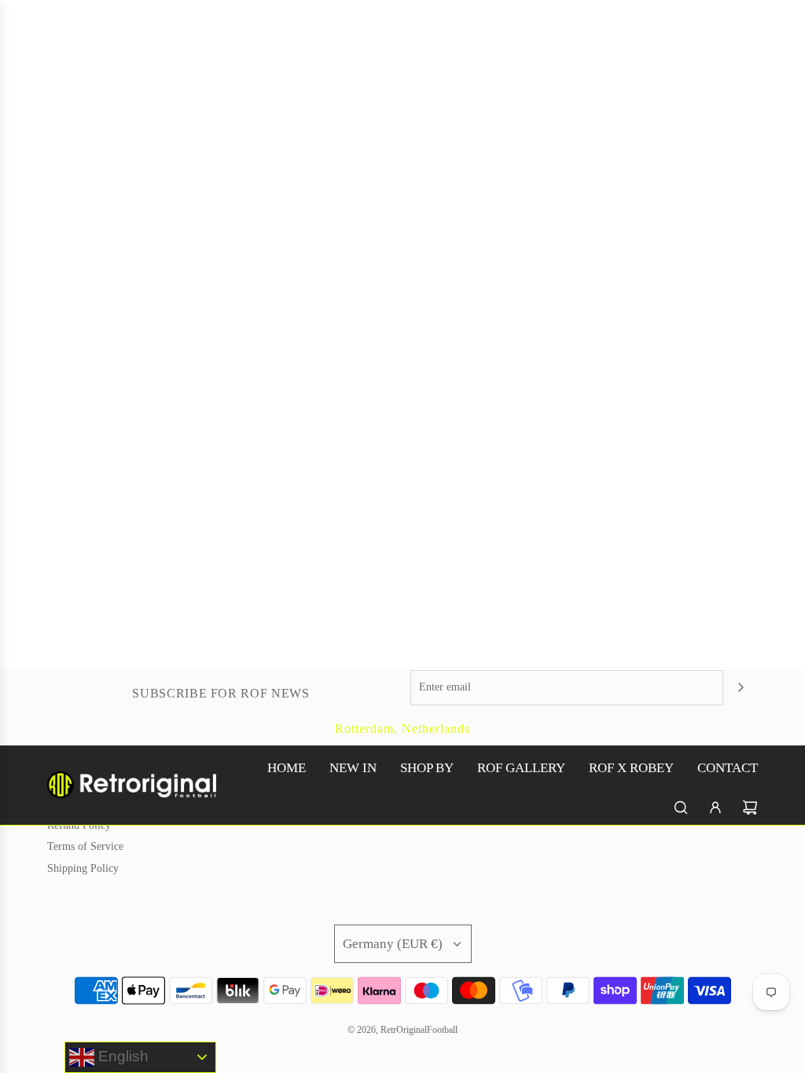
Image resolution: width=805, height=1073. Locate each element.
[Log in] (715, 807)
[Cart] (750, 807)
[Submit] (740, 687)
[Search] (680, 807)
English (121, 1056)
